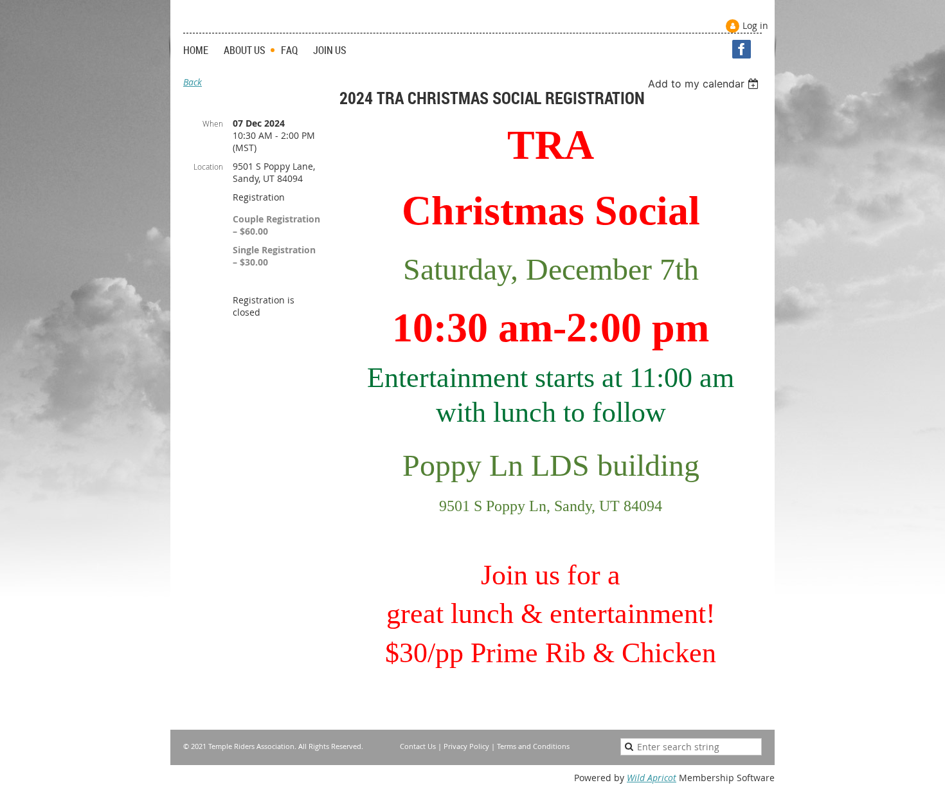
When (213, 123)
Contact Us (418, 746)
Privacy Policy (466, 746)
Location (208, 166)
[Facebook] (741, 49)
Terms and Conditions (533, 746)
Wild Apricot (651, 777)
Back (192, 82)
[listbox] (705, 83)
